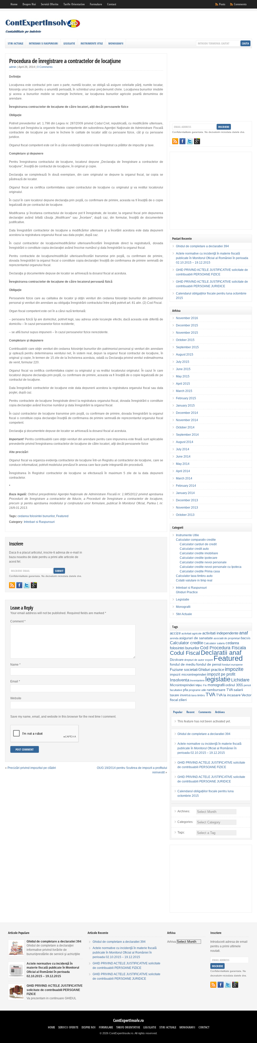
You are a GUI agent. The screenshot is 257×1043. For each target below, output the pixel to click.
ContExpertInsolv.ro (128, 1020)
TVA (210, 694)
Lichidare (240, 679)
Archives (220, 712)
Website (15, 698)
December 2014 (187, 413)
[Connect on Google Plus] (34, 585)
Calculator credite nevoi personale (203, 562)
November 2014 (187, 420)
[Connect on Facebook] (19, 585)
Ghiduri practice (211, 669)
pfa (185, 690)
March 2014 (184, 478)
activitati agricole (191, 633)
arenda (174, 638)
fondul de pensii (208, 664)
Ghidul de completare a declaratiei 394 (202, 246)
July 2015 (182, 362)
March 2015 (184, 391)
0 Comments (45, 66)
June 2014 (183, 456)
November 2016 (187, 318)
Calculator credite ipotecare (198, 558)
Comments (240, 4)
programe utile (197, 689)
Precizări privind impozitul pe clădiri (32, 768)
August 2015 (184, 354)
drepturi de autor (194, 659)
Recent (190, 712)
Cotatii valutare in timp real (194, 580)
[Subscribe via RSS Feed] (12, 585)
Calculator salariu (214, 643)
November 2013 (187, 507)
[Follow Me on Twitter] (27, 585)
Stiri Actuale (15, 43)
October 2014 (185, 427)
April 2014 (183, 471)
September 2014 (187, 434)
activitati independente (220, 633)
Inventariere (197, 680)
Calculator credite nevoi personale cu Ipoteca (210, 567)
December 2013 (187, 500)
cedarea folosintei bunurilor (36, 516)
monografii (216, 685)
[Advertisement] (193, 26)
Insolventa (179, 680)
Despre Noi (29, 4)
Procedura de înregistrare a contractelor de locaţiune (65, 61)
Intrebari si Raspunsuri (43, 43)
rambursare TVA (220, 690)
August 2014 (184, 442)
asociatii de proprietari (227, 638)
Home (14, 4)
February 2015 (186, 398)
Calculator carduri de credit (198, 544)
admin (12, 66)
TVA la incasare (228, 695)
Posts (222, 4)
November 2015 (187, 332)
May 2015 (182, 376)
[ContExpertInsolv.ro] (42, 32)
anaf (243, 632)
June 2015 (183, 369)
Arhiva (171, 941)
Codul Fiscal (185, 653)
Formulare (96, 4)
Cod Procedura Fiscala (223, 647)
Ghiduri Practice (187, 592)
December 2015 (187, 325)
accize (175, 633)
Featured (62, 516)
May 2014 (182, 464)
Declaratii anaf (221, 652)
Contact (111, 4)
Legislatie (69, 43)
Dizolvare (176, 660)
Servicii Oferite (49, 4)
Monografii (115, 43)
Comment (18, 621)
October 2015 (185, 340)
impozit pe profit (221, 674)
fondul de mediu (183, 664)
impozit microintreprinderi (188, 674)
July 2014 (182, 449)
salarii (238, 690)
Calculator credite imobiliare (199, 553)
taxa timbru (198, 695)
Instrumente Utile (92, 43)
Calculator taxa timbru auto (194, 576)
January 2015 (185, 405)
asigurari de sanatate (196, 638)
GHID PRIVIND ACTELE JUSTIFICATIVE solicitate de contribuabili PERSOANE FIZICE (55, 990)
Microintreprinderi (182, 685)
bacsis (245, 638)
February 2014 (186, 485)
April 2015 (183, 383)
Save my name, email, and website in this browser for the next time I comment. (63, 716)
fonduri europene (232, 664)
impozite (234, 669)
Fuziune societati (184, 669)
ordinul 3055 (234, 685)
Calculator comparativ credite (196, 539)
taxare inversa (180, 695)
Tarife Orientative (74, 4)
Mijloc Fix (201, 685)
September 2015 (187, 347)
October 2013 (185, 515)
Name (15, 664)
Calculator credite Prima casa (200, 571)
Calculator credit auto (194, 549)
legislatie (217, 679)
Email (15, 681)
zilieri (183, 700)
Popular (177, 712)
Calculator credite (186, 642)
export (209, 659)
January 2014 (185, 493)
